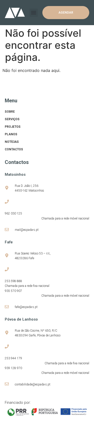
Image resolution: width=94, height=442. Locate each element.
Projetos (13, 126)
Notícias (12, 142)
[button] (34, 13)
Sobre (10, 111)
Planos (11, 134)
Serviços (12, 119)
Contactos (14, 149)
